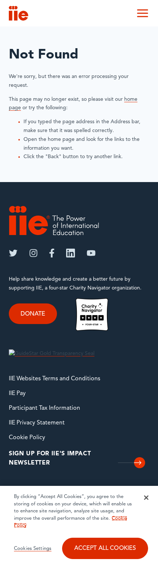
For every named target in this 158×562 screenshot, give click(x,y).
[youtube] (91, 253)
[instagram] (33, 253)
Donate (33, 314)
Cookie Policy (27, 438)
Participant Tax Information (44, 408)
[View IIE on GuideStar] (51, 353)
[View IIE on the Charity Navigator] (91, 314)
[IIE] (54, 220)
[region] (79, 524)
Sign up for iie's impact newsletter (50, 458)
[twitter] (13, 253)
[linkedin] (70, 253)
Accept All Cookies (105, 548)
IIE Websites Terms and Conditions (54, 379)
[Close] (146, 498)
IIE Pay (17, 393)
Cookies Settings (32, 548)
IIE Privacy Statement (37, 423)
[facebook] (51, 253)
